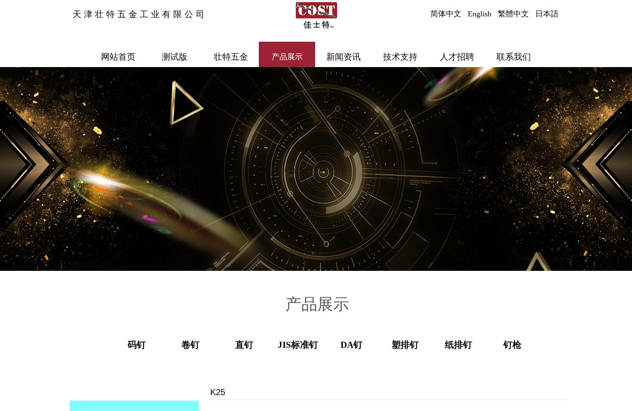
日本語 (546, 13)
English (479, 13)
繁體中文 (513, 13)
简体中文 (445, 13)
